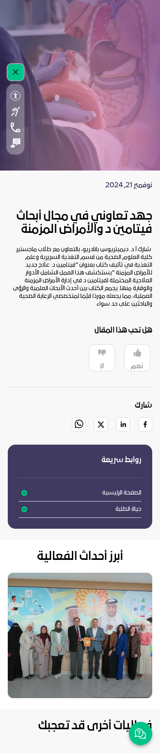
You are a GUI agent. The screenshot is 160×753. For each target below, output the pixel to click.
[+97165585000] (15, 127)
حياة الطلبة (128, 509)
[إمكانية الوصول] (15, 96)
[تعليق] (15, 143)
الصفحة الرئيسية (121, 493)
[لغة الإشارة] (15, 111)
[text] (80, 277)
